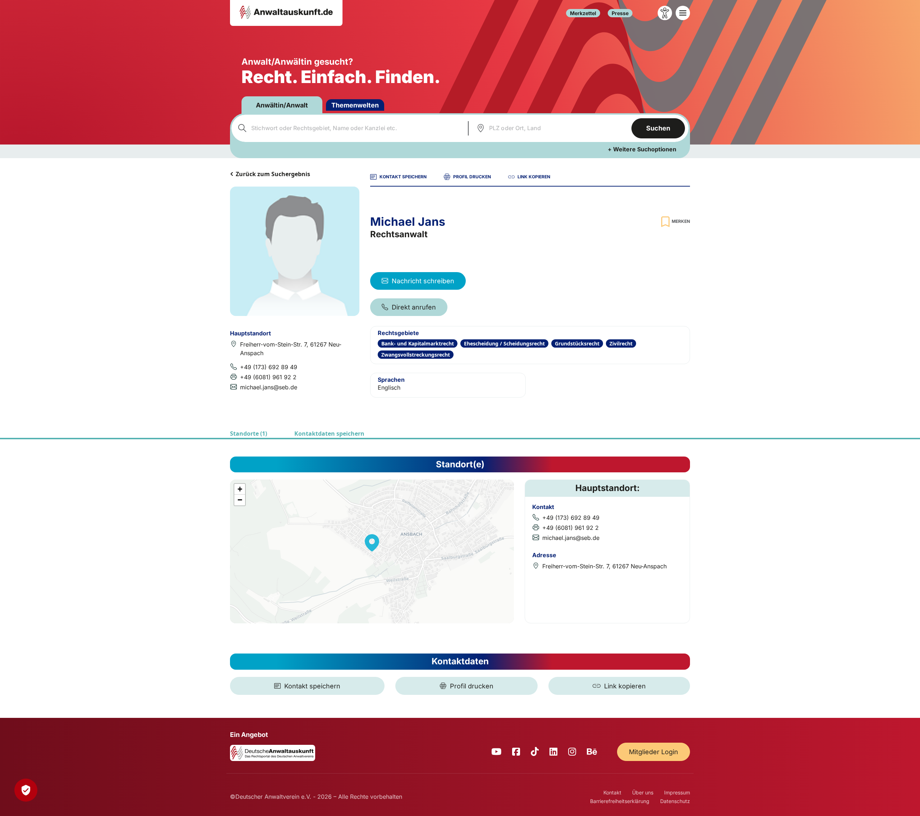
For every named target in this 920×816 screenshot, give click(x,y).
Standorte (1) (248, 433)
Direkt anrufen (414, 307)
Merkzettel (583, 13)
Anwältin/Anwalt (282, 105)
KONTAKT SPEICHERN (403, 176)
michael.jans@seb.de (268, 387)
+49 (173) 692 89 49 (268, 367)
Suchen (658, 128)
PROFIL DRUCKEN (472, 176)
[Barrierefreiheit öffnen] (665, 13)
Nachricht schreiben (423, 281)
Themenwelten (355, 105)
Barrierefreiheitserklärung (619, 801)
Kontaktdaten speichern (329, 433)
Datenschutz (675, 801)
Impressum (677, 792)
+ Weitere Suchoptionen (642, 149)
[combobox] (348, 128)
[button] (372, 542)
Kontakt (612, 792)
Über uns (642, 792)
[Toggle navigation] (683, 13)
